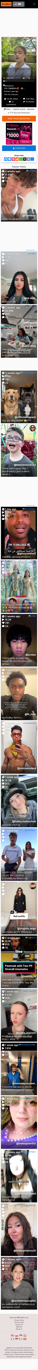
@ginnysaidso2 (26, 553)
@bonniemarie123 (25, 464)
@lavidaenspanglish (23, 1300)
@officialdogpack (25, 417)
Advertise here (30, 250)
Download (20, 148)
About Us (19, 1329)
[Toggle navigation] (34, 4)
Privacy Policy (19, 1320)
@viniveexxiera (26, 768)
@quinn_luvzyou (26, 1032)
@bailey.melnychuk (24, 821)
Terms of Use (19, 1322)
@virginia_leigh (26, 928)
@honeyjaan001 (26, 1143)
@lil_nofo (30, 714)
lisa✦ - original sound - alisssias (20, 109)
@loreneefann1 (27, 869)
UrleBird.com (24, 1317)
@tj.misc (30, 654)
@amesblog (29, 345)
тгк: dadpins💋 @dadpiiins (18, 88)
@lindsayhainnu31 (25, 1250)
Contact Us (19, 1324)
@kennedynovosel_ (24, 1083)
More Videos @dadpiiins (19, 118)
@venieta (30, 601)
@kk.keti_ (30, 298)
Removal (19, 1327)
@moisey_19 (28, 976)
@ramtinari (29, 215)
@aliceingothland (25, 1193)
